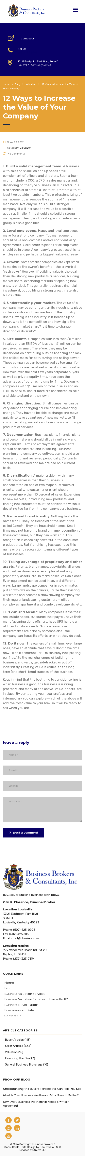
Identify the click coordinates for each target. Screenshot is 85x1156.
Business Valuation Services (24, 994)
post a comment (25, 832)
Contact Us (28, 38)
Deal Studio (47, 1147)
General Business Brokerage (23, 1064)
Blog (7, 988)
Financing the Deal (17, 1058)
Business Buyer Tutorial (21, 1005)
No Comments (16, 153)
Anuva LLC (39, 1150)
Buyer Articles (14, 1039)
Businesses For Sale (19, 1010)
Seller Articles (14, 1046)
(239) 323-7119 (23, 958)
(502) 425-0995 (27, 52)
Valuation (11, 1052)
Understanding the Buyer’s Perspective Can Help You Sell (42, 1089)
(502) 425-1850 (19, 934)
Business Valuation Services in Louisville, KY (36, 999)
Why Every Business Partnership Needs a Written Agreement (36, 1104)
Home (6, 84)
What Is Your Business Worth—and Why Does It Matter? (41, 1095)
